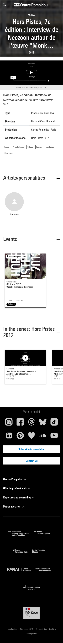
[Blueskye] (42, 423)
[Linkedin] (9, 437)
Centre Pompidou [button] (13, 479)
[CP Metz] (22, 554)
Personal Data (42, 629)
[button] (31, 178)
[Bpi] (21, 535)
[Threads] (31, 423)
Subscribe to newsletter (31, 449)
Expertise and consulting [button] (17, 497)
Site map (24, 629)
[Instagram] (9, 423)
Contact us (31, 460)
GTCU (32, 629)
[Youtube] (54, 437)
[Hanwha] (31, 591)
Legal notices (13, 629)
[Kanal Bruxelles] (21, 572)
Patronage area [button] (12, 506)
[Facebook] (20, 423)
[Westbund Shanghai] (46, 572)
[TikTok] (54, 423)
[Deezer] (31, 437)
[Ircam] (44, 535)
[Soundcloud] (42, 437)
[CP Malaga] (41, 554)
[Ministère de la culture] (31, 613)
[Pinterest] (20, 437)
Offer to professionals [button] (15, 488)
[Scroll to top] (55, 635)
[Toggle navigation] (57, 5)
